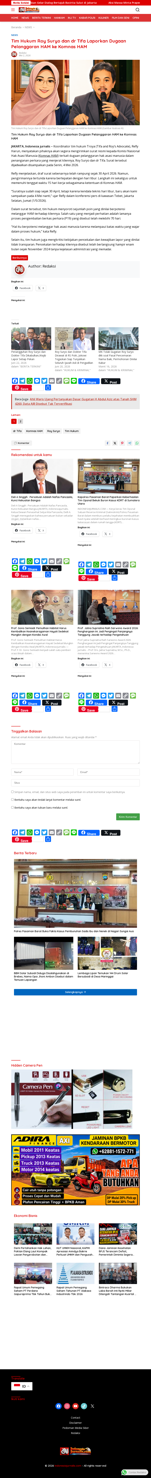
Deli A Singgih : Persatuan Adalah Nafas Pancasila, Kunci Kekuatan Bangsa (42, 498)
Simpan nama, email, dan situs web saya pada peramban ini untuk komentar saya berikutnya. (69, 792)
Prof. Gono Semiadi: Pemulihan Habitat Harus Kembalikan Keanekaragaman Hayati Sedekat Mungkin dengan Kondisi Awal (40, 631)
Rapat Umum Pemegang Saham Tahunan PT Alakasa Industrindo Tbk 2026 (74, 1291)
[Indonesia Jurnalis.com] (28, 10)
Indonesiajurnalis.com (68, 1465)
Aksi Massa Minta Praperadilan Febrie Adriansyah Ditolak (97, 2)
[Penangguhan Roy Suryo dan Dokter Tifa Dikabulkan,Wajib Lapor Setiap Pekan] (31, 338)
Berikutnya (20, 257)
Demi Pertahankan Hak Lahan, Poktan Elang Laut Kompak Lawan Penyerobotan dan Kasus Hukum (32, 1251)
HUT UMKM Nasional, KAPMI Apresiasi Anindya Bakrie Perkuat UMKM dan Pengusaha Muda (75, 1251)
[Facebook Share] (107, 443)
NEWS (14, 35)
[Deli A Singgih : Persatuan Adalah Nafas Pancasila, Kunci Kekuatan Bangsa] (42, 476)
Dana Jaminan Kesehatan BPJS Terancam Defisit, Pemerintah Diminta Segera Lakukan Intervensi (116, 1251)
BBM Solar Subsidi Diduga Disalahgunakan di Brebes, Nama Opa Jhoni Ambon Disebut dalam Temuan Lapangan (43, 976)
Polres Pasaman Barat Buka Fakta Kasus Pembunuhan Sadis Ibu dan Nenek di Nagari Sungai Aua (74, 931)
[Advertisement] (75, 1029)
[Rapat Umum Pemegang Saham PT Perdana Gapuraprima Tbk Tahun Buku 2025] (33, 1273)
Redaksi (23, 52)
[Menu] (13, 10)
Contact (75, 1417)
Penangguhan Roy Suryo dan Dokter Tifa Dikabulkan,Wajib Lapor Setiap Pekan (28, 355)
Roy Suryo (53, 431)
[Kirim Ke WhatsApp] (137, 443)
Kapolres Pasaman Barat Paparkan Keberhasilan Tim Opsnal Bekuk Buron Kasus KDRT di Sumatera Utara (109, 500)
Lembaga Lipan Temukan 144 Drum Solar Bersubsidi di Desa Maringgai (103, 975)
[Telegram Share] (129, 443)
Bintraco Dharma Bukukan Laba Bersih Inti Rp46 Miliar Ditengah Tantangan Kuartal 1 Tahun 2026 (117, 1291)
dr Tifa (17, 431)
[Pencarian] (138, 10)
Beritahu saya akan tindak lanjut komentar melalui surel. (47, 799)
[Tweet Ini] (115, 443)
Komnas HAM (48, 156)
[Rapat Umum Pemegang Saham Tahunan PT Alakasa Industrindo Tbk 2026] (76, 1273)
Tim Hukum (72, 431)
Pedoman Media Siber (75, 1428)
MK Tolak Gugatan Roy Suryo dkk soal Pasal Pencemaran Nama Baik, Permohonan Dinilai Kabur (118, 357)
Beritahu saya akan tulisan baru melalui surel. (41, 807)
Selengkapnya (74, 992)
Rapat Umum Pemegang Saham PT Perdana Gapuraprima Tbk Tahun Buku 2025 (32, 1291)
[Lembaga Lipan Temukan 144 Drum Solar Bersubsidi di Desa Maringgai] (107, 953)
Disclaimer (75, 1422)
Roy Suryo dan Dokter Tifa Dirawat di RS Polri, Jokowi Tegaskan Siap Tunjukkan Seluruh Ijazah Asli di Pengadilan (74, 357)
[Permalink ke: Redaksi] (14, 54)
